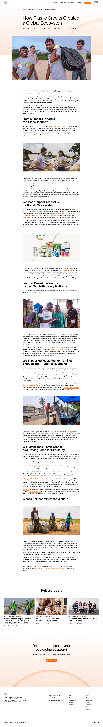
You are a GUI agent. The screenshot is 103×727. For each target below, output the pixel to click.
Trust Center (89, 709)
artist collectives (63, 213)
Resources (25, 9)
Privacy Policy (89, 704)
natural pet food (52, 215)
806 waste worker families (71, 387)
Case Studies (72, 700)
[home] (9, 2)
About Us (88, 695)
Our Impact (89, 700)
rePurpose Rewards (35, 491)
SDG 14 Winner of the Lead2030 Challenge (49, 472)
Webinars (71, 704)
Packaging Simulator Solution (56, 700)
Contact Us (88, 702)
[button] (56, 2)
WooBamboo (63, 270)
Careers (88, 697)
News (70, 697)
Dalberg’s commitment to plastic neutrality (59, 479)
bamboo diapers (38, 215)
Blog (30, 9)
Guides (71, 702)
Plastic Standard (34, 467)
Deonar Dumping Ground (59, 126)
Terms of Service (90, 707)
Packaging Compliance (54, 697)
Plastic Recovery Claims (54, 695)
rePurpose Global (35, 189)
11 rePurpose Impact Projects (58, 349)
